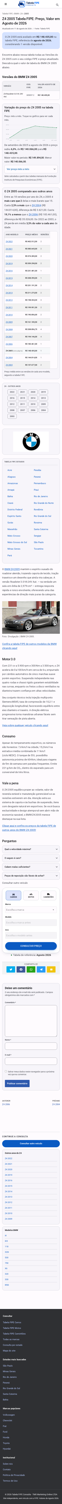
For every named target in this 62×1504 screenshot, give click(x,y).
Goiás (10, 522)
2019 (43, 392)
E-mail (8, 1055)
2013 (43, 398)
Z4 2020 (9, 256)
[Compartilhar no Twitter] (10, 969)
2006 (33, 410)
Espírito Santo (14, 516)
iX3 (6, 1241)
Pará (9, 555)
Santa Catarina (41, 529)
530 (6, 1257)
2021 (22, 392)
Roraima (38, 522)
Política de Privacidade (14, 1475)
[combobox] (31, 909)
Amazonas (12, 483)
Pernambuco (40, 483)
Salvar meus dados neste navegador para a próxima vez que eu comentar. (31, 1073)
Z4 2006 (33, 214)
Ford (5, 1431)
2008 (12, 410)
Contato (7, 1469)
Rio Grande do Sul (42, 516)
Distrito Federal (14, 509)
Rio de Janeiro (41, 496)
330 (6, 1279)
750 (6, 1263)
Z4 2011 (9, 307)
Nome (8, 1040)
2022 (12, 392)
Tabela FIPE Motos (12, 1328)
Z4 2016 (9, 271)
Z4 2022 (9, 241)
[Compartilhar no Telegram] (41, 969)
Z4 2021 (9, 249)
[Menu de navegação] (5, 4)
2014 (33, 398)
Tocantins (39, 549)
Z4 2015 (9, 278)
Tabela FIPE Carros (12, 1322)
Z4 (21, 13)
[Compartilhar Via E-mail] (51, 969)
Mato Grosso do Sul (17, 542)
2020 (33, 392)
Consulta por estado (12, 1345)
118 (6, 1246)
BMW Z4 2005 (12, 569)
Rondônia (38, 509)
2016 (12, 398)
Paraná (37, 477)
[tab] (13, 895)
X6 (6, 1268)
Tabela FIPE (7, 13)
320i (7, 1252)
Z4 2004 (36, 205)
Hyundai (7, 1448)
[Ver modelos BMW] (31, 441)
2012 (12, 404)
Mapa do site (9, 1350)
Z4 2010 (9, 315)
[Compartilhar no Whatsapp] (31, 969)
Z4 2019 (9, 263)
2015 (22, 398)
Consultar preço (31, 946)
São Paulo (39, 542)
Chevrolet (7, 1420)
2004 (43, 410)
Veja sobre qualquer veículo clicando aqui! (25, 725)
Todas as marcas (11, 1339)
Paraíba (37, 470)
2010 (33, 404)
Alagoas (11, 477)
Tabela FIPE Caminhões (14, 1333)
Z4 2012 (9, 300)
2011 (22, 404)
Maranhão (12, 529)
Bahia (10, 496)
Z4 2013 (9, 293)
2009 (43, 404)
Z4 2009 (9, 322)
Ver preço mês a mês (18, 169)
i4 (5, 1235)
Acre (9, 470)
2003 (12, 416)
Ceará (10, 503)
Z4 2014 (9, 285)
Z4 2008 (9, 329)
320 (6, 1274)
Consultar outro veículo (31, 1143)
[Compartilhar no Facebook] (21, 969)
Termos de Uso (10, 1481)
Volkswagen (9, 1414)
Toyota (6, 1443)
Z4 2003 (9, 365)
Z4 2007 (9, 337)
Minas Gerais (13, 549)
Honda (6, 1437)
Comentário (10, 1002)
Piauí (36, 490)
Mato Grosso (13, 536)
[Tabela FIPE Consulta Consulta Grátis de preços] (31, 4)
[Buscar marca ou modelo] (57, 4)
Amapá (10, 490)
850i (7, 1285)
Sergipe (37, 536)
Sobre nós (8, 1464)
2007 (22, 410)
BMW (16, 13)
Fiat (4, 1426)
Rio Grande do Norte (44, 503)
